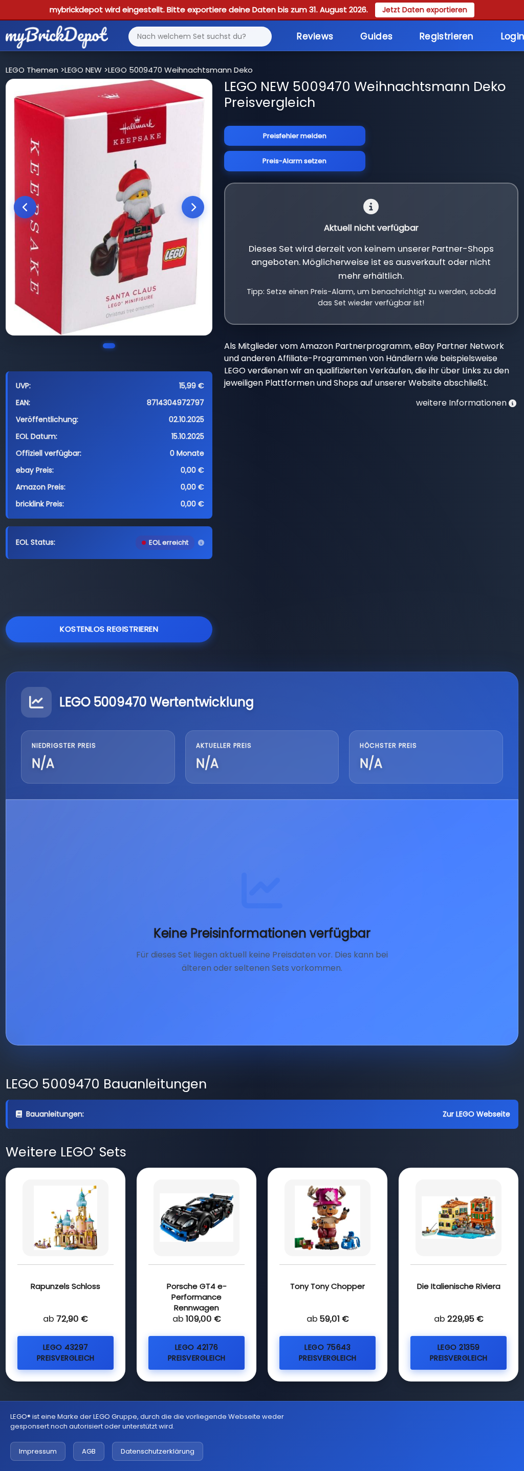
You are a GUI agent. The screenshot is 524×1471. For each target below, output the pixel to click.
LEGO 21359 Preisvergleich (459, 1352)
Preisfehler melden (294, 136)
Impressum (38, 1451)
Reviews (315, 36)
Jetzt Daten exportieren (424, 10)
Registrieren (447, 36)
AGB (89, 1451)
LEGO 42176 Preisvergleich (197, 1352)
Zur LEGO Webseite (476, 1114)
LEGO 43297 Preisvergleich (66, 1352)
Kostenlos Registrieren (109, 628)
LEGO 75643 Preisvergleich (328, 1352)
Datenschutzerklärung (157, 1451)
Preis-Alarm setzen (294, 161)
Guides (376, 36)
